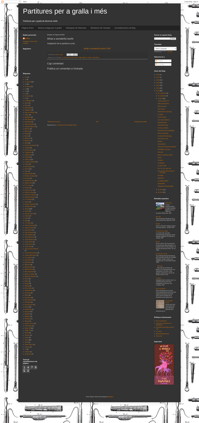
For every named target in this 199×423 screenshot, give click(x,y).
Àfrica (26, 105)
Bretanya (27, 140)
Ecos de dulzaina (161, 321)
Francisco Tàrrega (30, 195)
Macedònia (28, 262)
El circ (158, 241)
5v (25, 93)
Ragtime (27, 314)
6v (25, 98)
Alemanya (28, 108)
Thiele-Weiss (95, 57)
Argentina (28, 117)
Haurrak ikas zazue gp (165, 111)
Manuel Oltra (29, 267)
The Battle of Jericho (164, 149)
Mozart (27, 283)
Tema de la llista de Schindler (167, 147)
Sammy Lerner (29, 323)
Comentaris (160, 64)
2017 (158, 77)
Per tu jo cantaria (163, 128)
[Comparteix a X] (72, 55)
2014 (158, 85)
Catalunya (28, 155)
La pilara (160, 114)
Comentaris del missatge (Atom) (67, 125)
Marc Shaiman (29, 271)
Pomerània (28, 309)
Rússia (27, 321)
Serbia (27, 333)
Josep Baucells (29, 237)
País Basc (28, 297)
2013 (158, 88)
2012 (158, 91)
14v (26, 77)
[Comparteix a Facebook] (74, 55)
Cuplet (27, 164)
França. (27, 187)
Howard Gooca (29, 213)
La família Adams (163, 181)
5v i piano (28, 96)
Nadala (27, 286)
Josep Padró (29, 242)
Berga (26, 133)
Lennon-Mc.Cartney (31, 253)
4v (62, 57)
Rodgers (27, 316)
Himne (27, 211)
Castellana (28, 152)
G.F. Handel (28, 199)
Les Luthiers (28, 257)
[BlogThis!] (70, 55)
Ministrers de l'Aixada (100, 28)
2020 (158, 74)
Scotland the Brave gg (164, 136)
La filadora (161, 163)
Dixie (26, 171)
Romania (27, 319)
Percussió (159, 336)
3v (25, 89)
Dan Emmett (28, 166)
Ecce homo (161, 109)
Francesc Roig (29, 192)
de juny (160, 192)
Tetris (26, 342)
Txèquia (27, 352)
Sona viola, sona (163, 138)
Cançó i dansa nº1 (163, 101)
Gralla (79, 57)
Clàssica (27, 159)
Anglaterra (28, 110)
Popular (27, 311)
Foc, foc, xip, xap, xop (164, 168)
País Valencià (29, 300)
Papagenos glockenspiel (165, 186)
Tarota (89, 57)
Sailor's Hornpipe (163, 133)
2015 (158, 83)
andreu (27, 38)
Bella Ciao (168, 203)
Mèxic (26, 281)
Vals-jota (160, 152)
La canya (159, 331)
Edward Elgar (29, 173)
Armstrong (67, 57)
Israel (26, 218)
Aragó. (27, 115)
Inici (97, 122)
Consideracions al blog (124, 28)
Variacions (28, 354)
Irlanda (27, 216)
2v (25, 84)
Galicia (27, 202)
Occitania (28, 293)
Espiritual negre (30, 180)
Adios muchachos (163, 103)
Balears (27, 131)
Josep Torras (29, 244)
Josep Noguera (29, 239)
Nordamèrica (29, 290)
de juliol (160, 189)
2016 (158, 80)
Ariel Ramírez (29, 119)
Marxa (27, 279)
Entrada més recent (54, 122)
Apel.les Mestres (30, 112)
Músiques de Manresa (76, 28)
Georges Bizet (29, 206)
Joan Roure (28, 230)
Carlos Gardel (29, 150)
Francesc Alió (29, 190)
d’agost (160, 98)
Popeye (160, 141)
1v (25, 79)
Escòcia (27, 178)
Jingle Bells (161, 183)
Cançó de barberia (30, 145)
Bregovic (27, 138)
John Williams (29, 235)
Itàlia (26, 220)
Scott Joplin (28, 326)
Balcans (27, 129)
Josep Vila (28, 246)
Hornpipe (161, 175)
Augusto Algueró (30, 126)
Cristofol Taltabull (30, 162)
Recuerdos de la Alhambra (166, 130)
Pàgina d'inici (28, 28)
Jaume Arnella (29, 228)
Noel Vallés (28, 288)
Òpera (27, 295)
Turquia (27, 347)
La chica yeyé (162, 165)
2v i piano (28, 86)
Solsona (27, 335)
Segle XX (84, 57)
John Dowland (29, 232)
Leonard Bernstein (30, 255)
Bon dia (158, 217)
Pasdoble (28, 302)
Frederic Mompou (30, 197)
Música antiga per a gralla (50, 28)
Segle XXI (28, 330)
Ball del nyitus (162, 106)
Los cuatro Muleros (164, 120)
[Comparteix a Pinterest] (76, 55)
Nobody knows (162, 122)
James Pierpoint (30, 225)
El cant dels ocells (161, 254)
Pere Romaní (29, 304)
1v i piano (28, 82)
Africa (26, 103)
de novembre (162, 93)
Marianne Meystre (30, 276)
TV (25, 349)
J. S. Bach (28, 223)
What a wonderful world (165, 155)
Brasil (26, 136)
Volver (160, 157)
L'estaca (160, 160)
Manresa (27, 264)
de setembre (162, 96)
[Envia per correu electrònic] (68, 55)
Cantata (27, 148)
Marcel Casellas (30, 274)
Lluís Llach (28, 260)
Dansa (27, 169)
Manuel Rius (29, 269)
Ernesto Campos (30, 176)
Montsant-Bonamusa (162, 334)
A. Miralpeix (28, 101)
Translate (170, 51)
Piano (26, 307)
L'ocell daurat (162, 117)
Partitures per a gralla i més (65, 11)
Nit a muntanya (160, 288)
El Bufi (158, 224)
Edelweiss (161, 178)
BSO (26, 143)
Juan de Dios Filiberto (31, 249)
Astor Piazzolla (29, 124)
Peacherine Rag (163, 125)
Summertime (162, 144)
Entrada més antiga (141, 122)
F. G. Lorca (28, 185)
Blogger (110, 397)
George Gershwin (30, 204)
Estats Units (74, 57)
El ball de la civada (162, 231)
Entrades (160, 61)
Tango (27, 337)
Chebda (27, 157)
